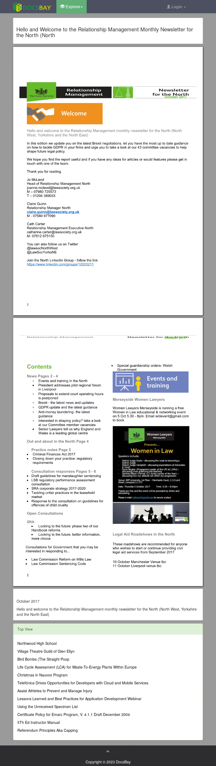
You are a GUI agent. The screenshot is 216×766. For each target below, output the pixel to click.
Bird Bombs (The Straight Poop (43, 659)
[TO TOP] (108, 751)
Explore (72, 6)
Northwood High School (37, 643)
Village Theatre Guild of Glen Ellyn (46, 651)
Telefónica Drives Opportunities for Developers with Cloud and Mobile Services (82, 682)
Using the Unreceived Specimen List (47, 706)
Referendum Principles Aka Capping (47, 730)
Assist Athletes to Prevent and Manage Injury (54, 690)
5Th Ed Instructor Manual (38, 722)
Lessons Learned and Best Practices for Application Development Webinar (79, 698)
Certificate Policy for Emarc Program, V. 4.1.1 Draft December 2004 (73, 714)
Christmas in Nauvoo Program (42, 674)
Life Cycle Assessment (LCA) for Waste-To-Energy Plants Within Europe (77, 667)
